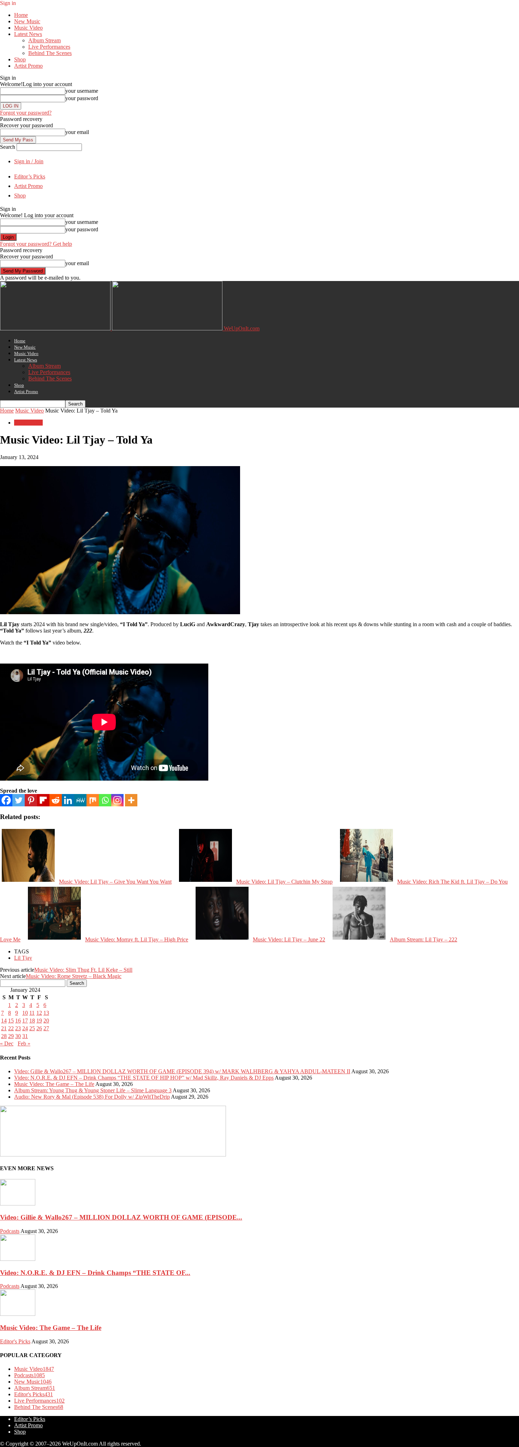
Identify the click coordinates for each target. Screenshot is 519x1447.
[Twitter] (18, 800)
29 (11, 1036)
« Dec (6, 1043)
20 (46, 1021)
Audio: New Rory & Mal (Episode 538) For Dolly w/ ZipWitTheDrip (92, 1097)
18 (32, 1021)
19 (39, 1021)
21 (4, 1028)
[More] (131, 800)
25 (32, 1028)
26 (39, 1028)
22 (11, 1028)
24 (25, 1028)
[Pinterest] (31, 800)
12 (39, 1013)
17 (25, 1021)
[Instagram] (117, 800)
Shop (20, 59)
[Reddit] (55, 800)
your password (81, 98)
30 (18, 1036)
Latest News (28, 34)
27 (46, 1028)
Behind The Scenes (50, 53)
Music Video (28, 28)
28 (4, 1036)
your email (77, 132)
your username (81, 91)
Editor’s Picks (29, 176)
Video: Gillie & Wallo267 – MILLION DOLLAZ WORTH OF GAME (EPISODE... (121, 1217)
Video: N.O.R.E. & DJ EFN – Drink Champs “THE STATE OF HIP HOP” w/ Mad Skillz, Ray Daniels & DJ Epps (144, 1078)
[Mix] (92, 800)
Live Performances (49, 47)
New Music (27, 21)
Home (21, 15)
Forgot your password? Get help (36, 244)
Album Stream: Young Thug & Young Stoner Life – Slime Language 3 (93, 1090)
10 (25, 1013)
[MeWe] (80, 800)
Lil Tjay (23, 958)
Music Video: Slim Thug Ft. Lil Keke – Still (83, 970)
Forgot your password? (26, 113)
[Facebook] (6, 800)
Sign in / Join (28, 161)
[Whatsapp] (105, 800)
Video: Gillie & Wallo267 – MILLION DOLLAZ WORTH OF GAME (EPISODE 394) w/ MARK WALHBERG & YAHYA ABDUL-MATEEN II (182, 1071)
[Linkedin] (68, 800)
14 (4, 1021)
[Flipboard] (43, 800)
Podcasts (9, 1231)
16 (18, 1021)
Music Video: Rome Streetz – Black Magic (73, 976)
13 (46, 1013)
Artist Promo (28, 66)
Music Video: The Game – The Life (54, 1084)
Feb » (24, 1043)
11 (32, 1013)
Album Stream (44, 40)
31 (25, 1036)
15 (11, 1021)
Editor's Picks (15, 1341)
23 (18, 1028)
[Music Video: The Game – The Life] (17, 1314)
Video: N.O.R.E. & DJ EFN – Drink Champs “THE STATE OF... (95, 1272)
